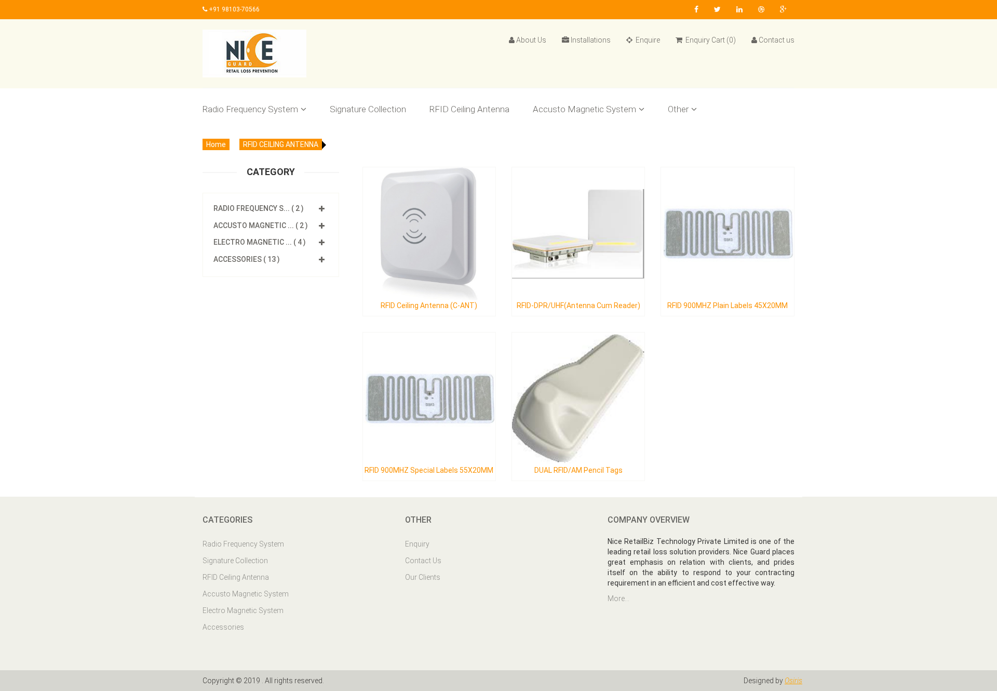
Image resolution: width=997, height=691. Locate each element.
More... (618, 598)
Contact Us (423, 560)
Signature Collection (368, 109)
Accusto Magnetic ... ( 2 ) (260, 225)
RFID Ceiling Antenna (469, 109)
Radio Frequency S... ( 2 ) (258, 208)
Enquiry (417, 544)
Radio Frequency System (250, 109)
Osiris (793, 680)
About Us (531, 40)
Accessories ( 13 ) (246, 259)
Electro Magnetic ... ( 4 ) (259, 242)
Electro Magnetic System (243, 610)
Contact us (776, 40)
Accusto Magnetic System (584, 109)
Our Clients (422, 577)
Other (678, 109)
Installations (591, 40)
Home (216, 144)
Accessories (223, 627)
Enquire (647, 40)
